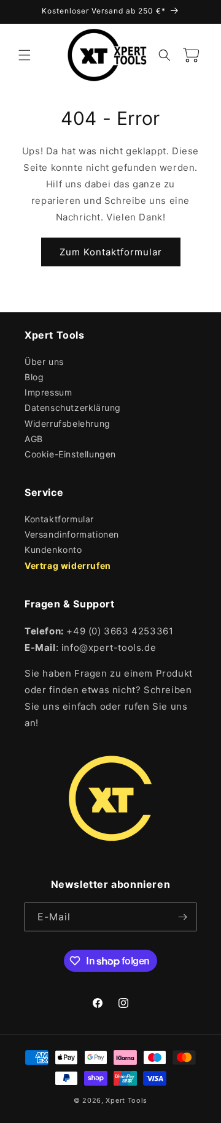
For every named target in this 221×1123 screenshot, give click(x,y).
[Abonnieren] (182, 917)
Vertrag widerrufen (68, 565)
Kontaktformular (59, 519)
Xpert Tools (126, 1100)
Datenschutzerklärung (73, 407)
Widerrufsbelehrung (67, 423)
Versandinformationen (72, 534)
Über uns (44, 361)
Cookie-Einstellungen (70, 454)
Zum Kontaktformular (111, 252)
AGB (34, 439)
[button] (24, 55)
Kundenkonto (53, 549)
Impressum (48, 392)
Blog (34, 377)
